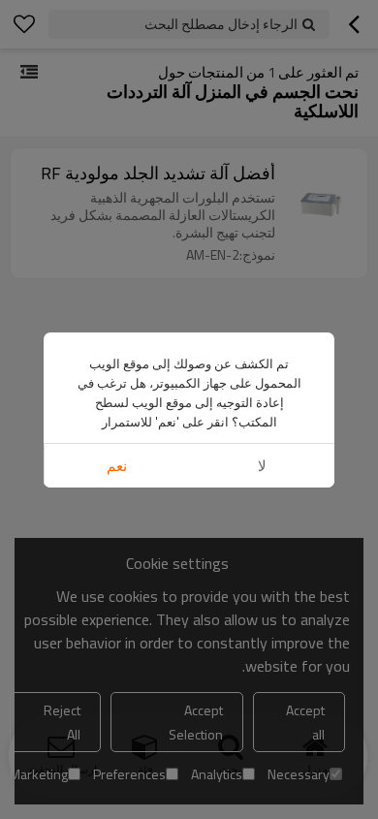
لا (262, 466)
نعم (117, 466)
